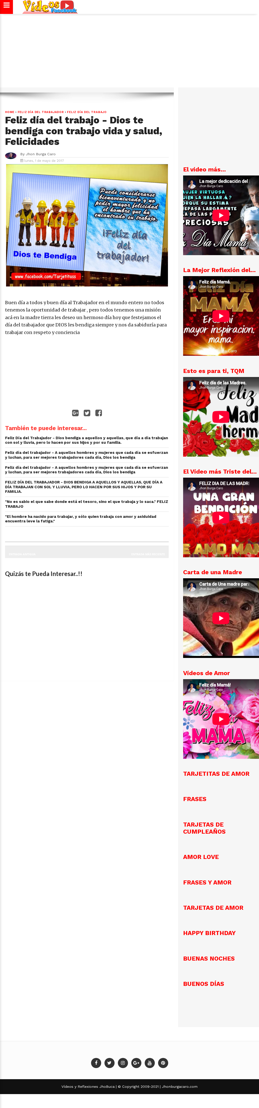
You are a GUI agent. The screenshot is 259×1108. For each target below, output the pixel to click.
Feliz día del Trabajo (87, 112)
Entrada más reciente (148, 554)
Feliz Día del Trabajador (41, 112)
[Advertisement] (129, 53)
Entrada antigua (22, 554)
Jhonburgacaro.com (179, 1086)
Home (9, 112)
